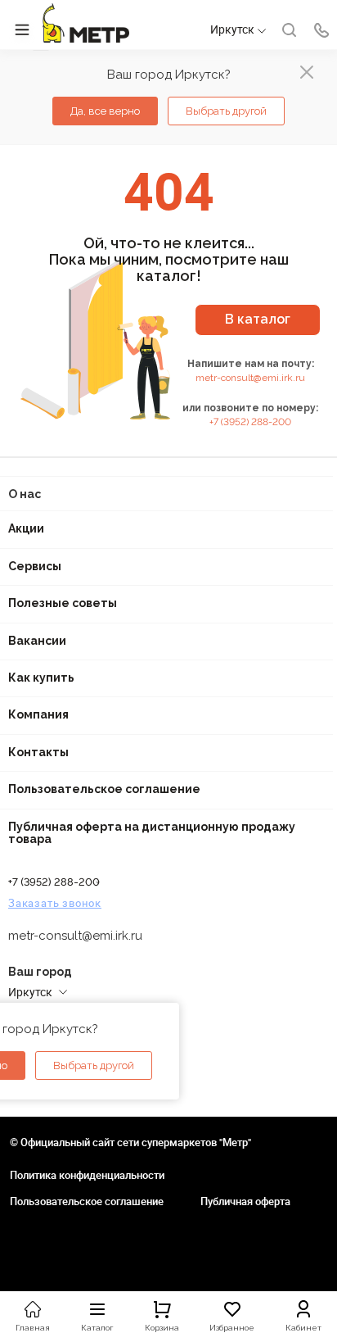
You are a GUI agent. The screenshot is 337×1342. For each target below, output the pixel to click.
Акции (26, 528)
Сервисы (34, 566)
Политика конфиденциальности (87, 1175)
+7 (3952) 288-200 (250, 422)
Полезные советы (62, 603)
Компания (38, 714)
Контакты (38, 752)
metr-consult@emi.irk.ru (250, 377)
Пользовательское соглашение (104, 789)
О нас (24, 494)
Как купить (41, 677)
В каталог (257, 319)
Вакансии (37, 640)
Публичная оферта (245, 1201)
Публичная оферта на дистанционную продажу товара (151, 833)
